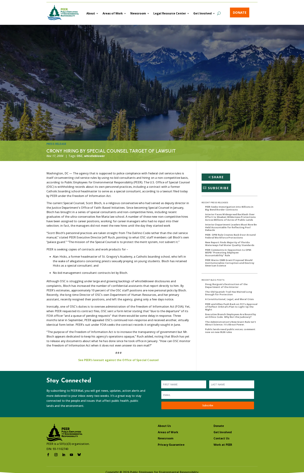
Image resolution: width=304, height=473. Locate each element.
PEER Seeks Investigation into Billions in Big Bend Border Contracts (229, 208)
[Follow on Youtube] (71, 455)
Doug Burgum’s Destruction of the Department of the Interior (226, 286)
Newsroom (138, 13)
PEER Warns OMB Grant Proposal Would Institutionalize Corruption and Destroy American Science (229, 262)
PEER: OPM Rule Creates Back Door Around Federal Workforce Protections (230, 236)
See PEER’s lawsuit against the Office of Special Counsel (118, 360)
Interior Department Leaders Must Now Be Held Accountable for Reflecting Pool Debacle (231, 227)
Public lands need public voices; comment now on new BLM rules (230, 331)
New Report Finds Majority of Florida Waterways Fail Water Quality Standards (229, 244)
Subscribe (218, 188)
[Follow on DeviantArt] (79, 455)
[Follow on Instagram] (56, 455)
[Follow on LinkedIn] (64, 455)
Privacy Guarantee (171, 445)
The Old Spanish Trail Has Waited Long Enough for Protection (228, 293)
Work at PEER (223, 445)
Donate (239, 12)
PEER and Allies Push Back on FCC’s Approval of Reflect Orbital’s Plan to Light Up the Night (231, 306)
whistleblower (94, 156)
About (90, 13)
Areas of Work (113, 13)
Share (218, 177)
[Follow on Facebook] (48, 455)
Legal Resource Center (169, 13)
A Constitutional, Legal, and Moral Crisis (229, 299)
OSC (80, 156)
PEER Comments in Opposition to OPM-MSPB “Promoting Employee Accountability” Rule (228, 252)
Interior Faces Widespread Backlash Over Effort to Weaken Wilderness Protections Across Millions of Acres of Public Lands (230, 217)
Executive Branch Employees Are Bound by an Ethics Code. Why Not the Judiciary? (230, 316)
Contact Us (222, 438)
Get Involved (202, 13)
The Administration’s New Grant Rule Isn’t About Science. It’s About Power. (230, 323)
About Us (164, 426)
